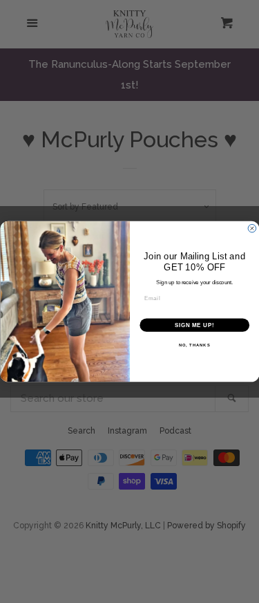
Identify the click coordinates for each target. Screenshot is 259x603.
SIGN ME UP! (194, 325)
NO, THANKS (194, 345)
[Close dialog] (252, 228)
